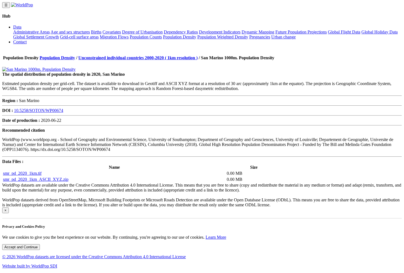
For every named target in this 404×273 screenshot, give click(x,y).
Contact (20, 42)
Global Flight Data (344, 32)
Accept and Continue (21, 247)
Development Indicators (219, 32)
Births (96, 32)
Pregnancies (259, 37)
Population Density (179, 37)
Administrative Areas (31, 32)
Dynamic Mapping (258, 32)
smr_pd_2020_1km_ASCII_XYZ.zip (35, 179)
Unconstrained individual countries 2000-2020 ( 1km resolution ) (138, 57)
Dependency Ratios (181, 32)
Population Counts (146, 37)
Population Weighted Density (222, 37)
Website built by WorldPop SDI (29, 266)
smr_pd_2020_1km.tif (22, 173)
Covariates (112, 32)
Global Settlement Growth (36, 37)
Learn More (216, 237)
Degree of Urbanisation (142, 32)
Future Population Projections (301, 32)
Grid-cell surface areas (79, 37)
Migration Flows (114, 37)
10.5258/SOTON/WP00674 (38, 110)
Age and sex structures (70, 32)
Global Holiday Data (379, 32)
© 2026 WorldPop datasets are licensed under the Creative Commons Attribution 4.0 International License (94, 256)
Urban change (283, 37)
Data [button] (17, 27)
